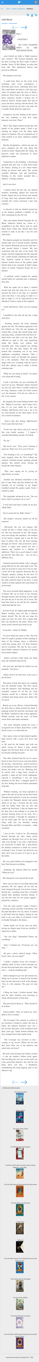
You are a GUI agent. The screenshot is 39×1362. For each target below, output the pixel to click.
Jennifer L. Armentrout (9, 23)
